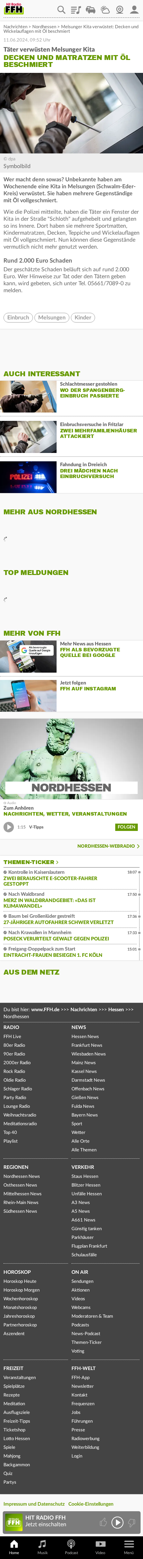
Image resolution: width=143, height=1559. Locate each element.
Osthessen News (20, 1185)
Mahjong (11, 1456)
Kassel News (84, 1071)
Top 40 (10, 1132)
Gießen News (85, 1098)
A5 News (81, 1211)
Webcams (81, 1308)
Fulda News (83, 1106)
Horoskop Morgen (21, 1290)
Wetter (105, 7)
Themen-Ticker (28, 862)
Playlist (76, 7)
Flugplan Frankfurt (89, 1246)
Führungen (82, 1421)
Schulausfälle (84, 1255)
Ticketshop (14, 1430)
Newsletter (83, 1386)
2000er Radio (17, 1063)
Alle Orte (81, 1141)
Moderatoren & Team (92, 1316)
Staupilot (90, 7)
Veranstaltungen (19, 1378)
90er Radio (14, 1054)
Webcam (120, 7)
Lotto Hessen (16, 1439)
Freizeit (13, 1368)
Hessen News (85, 1037)
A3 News (81, 1203)
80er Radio (14, 1045)
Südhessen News (20, 1211)
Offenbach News (88, 1089)
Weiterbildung (85, 1447)
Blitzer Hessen (86, 1185)
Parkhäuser (83, 1237)
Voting (78, 1351)
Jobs (76, 1412)
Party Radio (14, 1098)
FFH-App (81, 1378)
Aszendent (14, 1334)
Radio (11, 1027)
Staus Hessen (85, 1176)
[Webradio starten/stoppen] (117, 1522)
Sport (77, 1124)
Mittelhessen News (22, 1194)
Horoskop (17, 1272)
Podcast (71, 1553)
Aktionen (81, 1290)
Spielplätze (14, 1386)
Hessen (116, 1009)
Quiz (7, 1473)
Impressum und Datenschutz (34, 1504)
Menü (129, 1553)
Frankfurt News (87, 1045)
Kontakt (79, 1395)
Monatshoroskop (20, 1308)
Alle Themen (84, 1150)
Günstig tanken (87, 1229)
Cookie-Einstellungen (90, 1504)
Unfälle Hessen (87, 1194)
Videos (78, 1299)
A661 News (83, 1220)
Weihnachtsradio (19, 1115)
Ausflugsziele (16, 1412)
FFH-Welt (83, 1368)
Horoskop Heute (19, 1281)
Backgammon (16, 1465)
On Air (80, 1272)
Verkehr (83, 1167)
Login (77, 1456)
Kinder (83, 317)
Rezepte (11, 1395)
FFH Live (12, 1037)
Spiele (9, 1447)
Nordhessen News (21, 1176)
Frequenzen (83, 1404)
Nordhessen (44, 27)
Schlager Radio (17, 1089)
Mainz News (84, 1063)
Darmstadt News (88, 1080)
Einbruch (18, 317)
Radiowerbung (86, 1439)
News (79, 1027)
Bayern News (85, 1115)
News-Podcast (86, 1334)
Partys (9, 1482)
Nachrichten (15, 27)
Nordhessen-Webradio (106, 846)
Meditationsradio (20, 1124)
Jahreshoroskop (19, 1316)
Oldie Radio (14, 1080)
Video (100, 1553)
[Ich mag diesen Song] (104, 1522)
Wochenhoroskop (20, 1299)
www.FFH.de (45, 1009)
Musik (42, 1553)
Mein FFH (134, 7)
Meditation (14, 1404)
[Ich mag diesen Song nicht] (131, 1522)
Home (14, 1553)
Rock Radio (14, 1071)
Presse (78, 1430)
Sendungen (82, 1281)
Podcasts (80, 1325)
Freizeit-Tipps (16, 1421)
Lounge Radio (16, 1106)
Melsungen (52, 317)
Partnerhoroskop (20, 1325)
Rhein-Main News (21, 1203)
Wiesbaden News (89, 1054)
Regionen (15, 1167)
